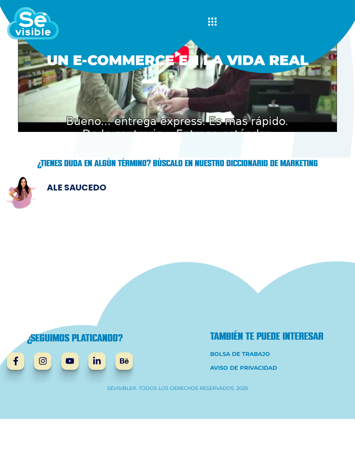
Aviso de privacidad (243, 368)
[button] (212, 23)
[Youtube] (70, 361)
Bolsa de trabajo (240, 354)
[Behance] (124, 361)
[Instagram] (42, 361)
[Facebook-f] (15, 361)
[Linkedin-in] (97, 361)
